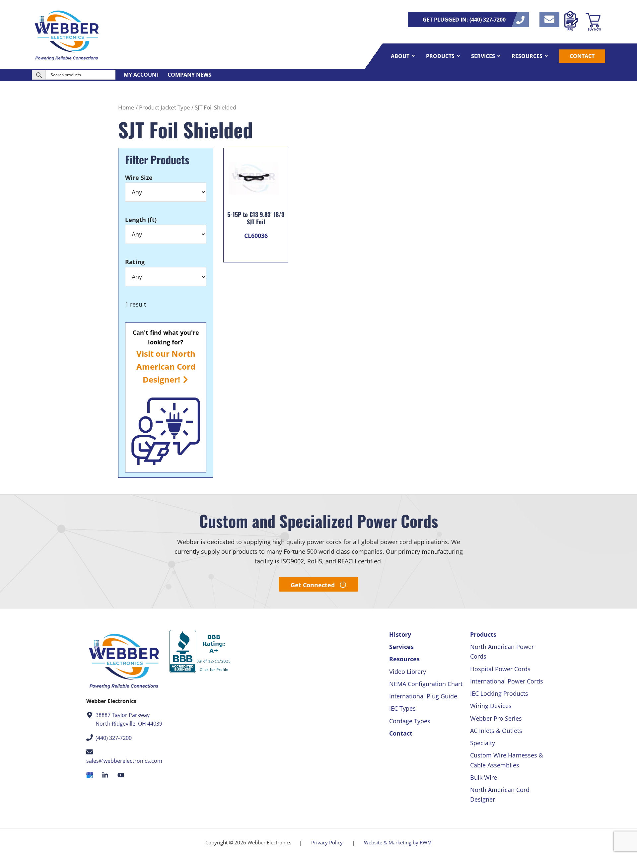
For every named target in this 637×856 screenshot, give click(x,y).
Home (126, 107)
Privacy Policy (327, 842)
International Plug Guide (423, 696)
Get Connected (313, 585)
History (400, 634)
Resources (404, 659)
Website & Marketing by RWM (398, 842)
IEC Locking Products (499, 693)
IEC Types (402, 708)
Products (483, 634)
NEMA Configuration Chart (425, 684)
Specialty (482, 743)
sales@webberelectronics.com (124, 760)
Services (401, 647)
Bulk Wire (483, 777)
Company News (189, 74)
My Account (141, 74)
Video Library (407, 672)
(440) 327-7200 (114, 738)
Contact (400, 733)
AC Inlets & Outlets (496, 731)
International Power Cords (506, 681)
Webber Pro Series (496, 718)
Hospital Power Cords (500, 669)
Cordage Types (409, 721)
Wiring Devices (491, 706)
